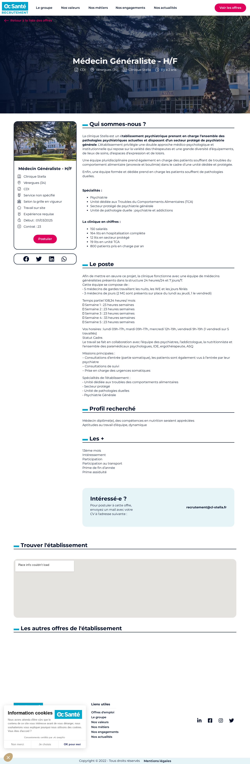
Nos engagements (105, 732)
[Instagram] (221, 720)
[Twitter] (231, 720)
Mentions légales (157, 761)
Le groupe (98, 717)
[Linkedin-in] (199, 720)
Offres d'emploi (102, 712)
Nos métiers (100, 727)
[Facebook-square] (210, 720)
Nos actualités (101, 737)
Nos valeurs (100, 722)
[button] (26, 259)
